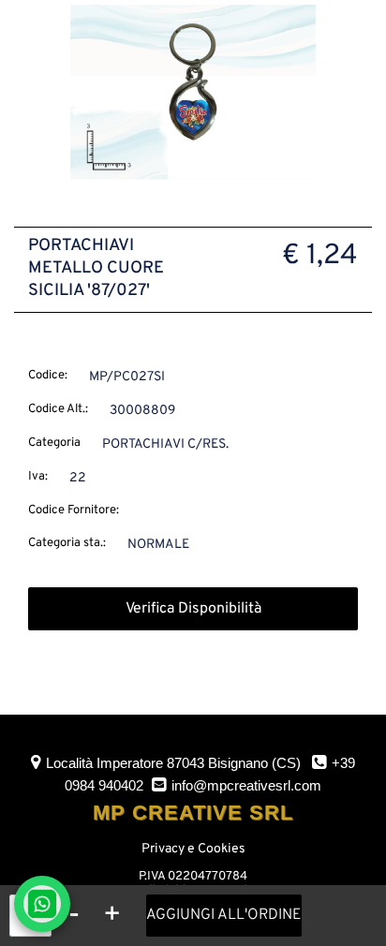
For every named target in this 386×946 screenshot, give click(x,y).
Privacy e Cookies (193, 849)
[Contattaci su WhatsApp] (42, 904)
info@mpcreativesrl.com (246, 785)
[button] (193, 92)
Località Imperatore (173, 763)
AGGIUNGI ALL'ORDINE (224, 915)
